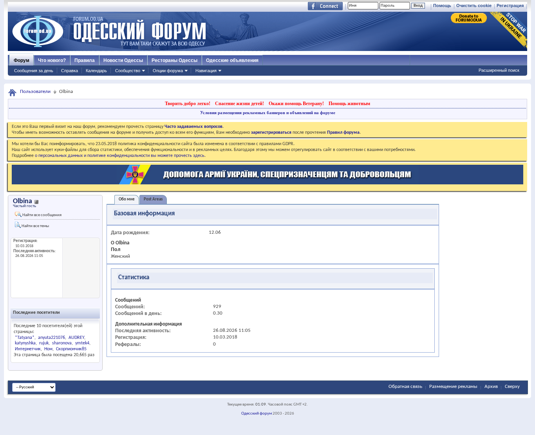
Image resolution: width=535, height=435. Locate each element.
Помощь (442, 5)
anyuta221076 (51, 337)
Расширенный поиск (499, 70)
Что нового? (52, 60)
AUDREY (76, 337)
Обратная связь (405, 386)
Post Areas (153, 199)
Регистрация (510, 5)
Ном (48, 349)
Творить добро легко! (187, 103)
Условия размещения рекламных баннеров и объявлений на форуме (267, 112)
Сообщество (127, 70)
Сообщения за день (33, 70)
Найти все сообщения (41, 215)
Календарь (96, 70)
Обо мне (127, 199)
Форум (21, 60)
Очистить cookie (474, 5)
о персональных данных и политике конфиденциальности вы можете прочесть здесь (119, 155)
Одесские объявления (232, 60)
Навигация (206, 70)
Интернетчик (28, 349)
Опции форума (168, 70)
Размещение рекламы (453, 386)
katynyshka (25, 343)
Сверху (512, 386)
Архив (491, 386)
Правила (84, 60)
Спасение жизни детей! (239, 103)
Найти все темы (35, 226)
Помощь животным (349, 103)
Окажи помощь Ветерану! (296, 103)
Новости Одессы (123, 60)
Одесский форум (256, 413)
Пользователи (35, 91)
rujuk (44, 343)
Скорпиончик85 (71, 349)
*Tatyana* (24, 337)
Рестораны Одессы (174, 60)
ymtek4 (82, 343)
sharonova (62, 343)
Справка (69, 70)
